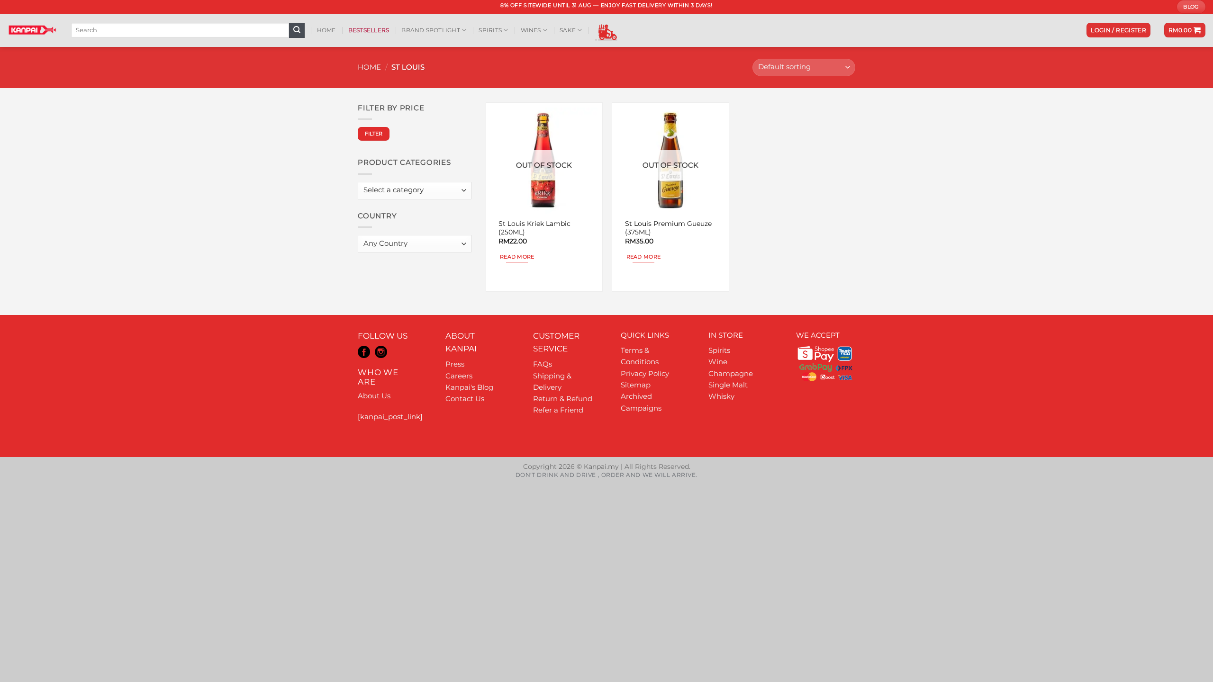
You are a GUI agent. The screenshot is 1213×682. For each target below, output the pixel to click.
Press (454, 363)
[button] (1118, 30)
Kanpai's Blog (469, 387)
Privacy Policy (645, 373)
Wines (531, 30)
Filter (374, 133)
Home (326, 30)
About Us (374, 395)
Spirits (490, 30)
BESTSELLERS (368, 30)
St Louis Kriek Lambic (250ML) (534, 228)
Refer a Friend (558, 409)
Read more (517, 256)
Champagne (730, 373)
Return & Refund (562, 398)
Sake (568, 30)
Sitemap (636, 384)
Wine (717, 361)
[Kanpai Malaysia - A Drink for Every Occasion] (32, 30)
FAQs (542, 363)
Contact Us (464, 398)
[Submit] (296, 30)
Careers (458, 375)
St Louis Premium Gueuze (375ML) (668, 228)
